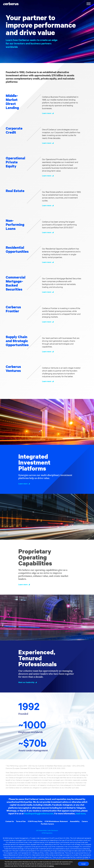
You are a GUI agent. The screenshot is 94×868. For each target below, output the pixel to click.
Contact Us (10, 821)
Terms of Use (21, 821)
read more (80, 813)
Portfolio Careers (47, 824)
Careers (85, 821)
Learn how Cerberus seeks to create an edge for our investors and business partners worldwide (31, 43)
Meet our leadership (26, 682)
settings (51, 866)
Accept (83, 864)
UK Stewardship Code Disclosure (47, 830)
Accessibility (75, 821)
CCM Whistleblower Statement (56, 821)
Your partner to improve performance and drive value (41, 25)
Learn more (46, 113)
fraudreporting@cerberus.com (38, 813)
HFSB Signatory (47, 833)
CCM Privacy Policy (35, 821)
